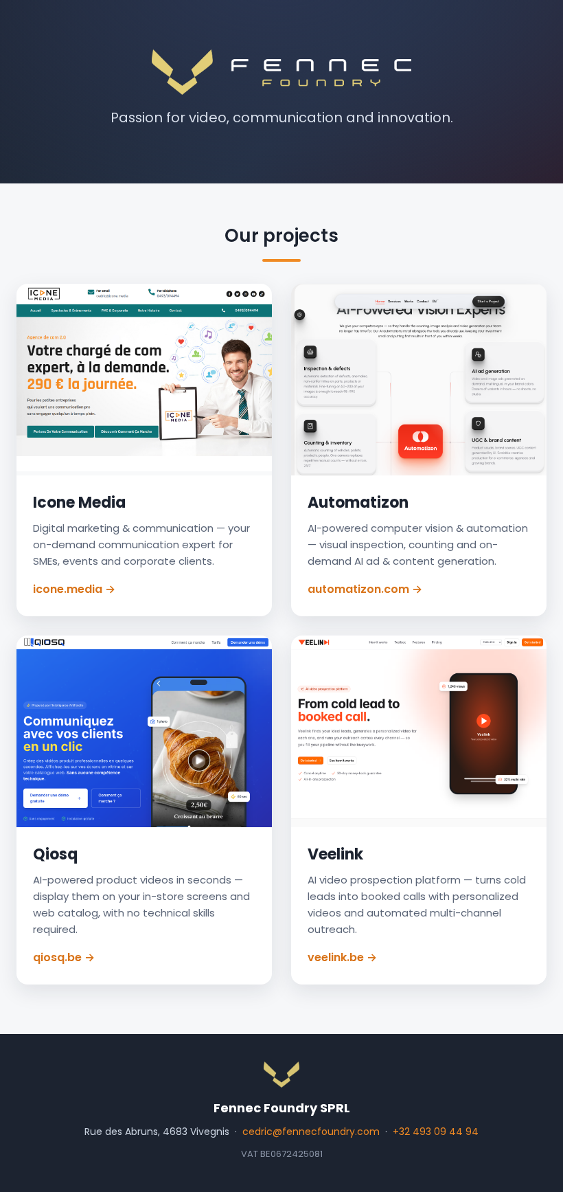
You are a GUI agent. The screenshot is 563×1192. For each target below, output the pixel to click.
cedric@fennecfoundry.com (311, 1131)
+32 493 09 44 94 (436, 1131)
